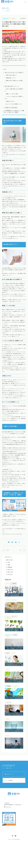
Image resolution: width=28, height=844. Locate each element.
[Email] (16, 542)
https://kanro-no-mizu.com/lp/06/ (12, 534)
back (8, 550)
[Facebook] (9, 542)
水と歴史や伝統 (9, 572)
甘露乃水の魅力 (5, 18)
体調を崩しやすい (11, 78)
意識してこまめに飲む (12, 94)
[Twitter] (12, 542)
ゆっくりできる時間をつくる (14, 104)
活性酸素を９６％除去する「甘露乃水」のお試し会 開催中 (14, 111)
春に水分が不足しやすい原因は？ (14, 72)
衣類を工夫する (10, 101)
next (20, 550)
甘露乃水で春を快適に (11, 107)
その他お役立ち (9, 574)
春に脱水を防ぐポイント (12, 86)
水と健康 (12, 18)
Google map (8, 807)
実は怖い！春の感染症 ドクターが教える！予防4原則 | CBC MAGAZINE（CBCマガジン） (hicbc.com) (13, 485)
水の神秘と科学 (9, 569)
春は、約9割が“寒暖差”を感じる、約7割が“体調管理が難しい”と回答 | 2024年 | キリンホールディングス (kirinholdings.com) (14, 480)
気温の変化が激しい (11, 75)
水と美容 (8, 562)
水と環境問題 (9, 567)
